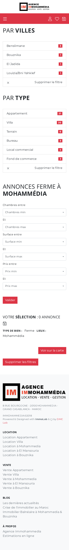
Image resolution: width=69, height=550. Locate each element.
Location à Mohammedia (21, 446)
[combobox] (34, 212)
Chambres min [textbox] (15, 212)
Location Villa (13, 442)
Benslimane (34, 46)
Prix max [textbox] (11, 286)
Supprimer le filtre (48, 82)
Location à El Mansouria (21, 450)
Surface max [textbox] (13, 256)
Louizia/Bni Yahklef (34, 73)
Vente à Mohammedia (19, 479)
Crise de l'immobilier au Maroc (26, 507)
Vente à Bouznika (16, 488)
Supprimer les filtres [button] (20, 362)
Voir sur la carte (52, 350)
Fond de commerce (34, 159)
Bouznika (34, 55)
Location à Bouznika (18, 455)
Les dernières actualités (21, 503)
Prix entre (10, 264)
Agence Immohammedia (22, 531)
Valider (10, 300)
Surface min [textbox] (13, 241)
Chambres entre (14, 205)
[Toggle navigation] (5, 18)
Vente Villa (11, 474)
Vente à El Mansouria (19, 483)
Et (4, 219)
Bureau (34, 140)
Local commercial (34, 149)
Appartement (34, 113)
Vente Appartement (18, 470)
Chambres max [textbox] (15, 227)
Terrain (34, 131)
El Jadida (34, 64)
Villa (34, 122)
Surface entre (12, 234)
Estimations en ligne (18, 536)
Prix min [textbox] (11, 271)
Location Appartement (20, 437)
